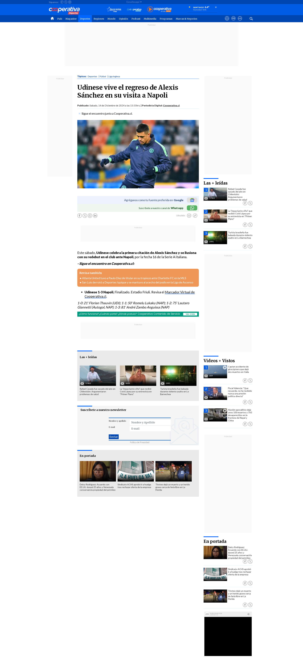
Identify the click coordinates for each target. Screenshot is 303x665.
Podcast (135, 18)
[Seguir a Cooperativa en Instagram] (69, 2)
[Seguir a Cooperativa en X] (65, 2)
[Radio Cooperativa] (159, 9)
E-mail (112, 427)
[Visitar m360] (233, 21)
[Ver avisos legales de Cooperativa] (227, 21)
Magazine (71, 18)
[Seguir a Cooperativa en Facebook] (61, 2)
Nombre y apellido (117, 421)
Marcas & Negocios (186, 18)
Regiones (99, 18)
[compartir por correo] (189, 215)
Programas (166, 18)
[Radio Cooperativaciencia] (134, 9)
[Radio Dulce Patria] (114, 9)
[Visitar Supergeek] (240, 21)
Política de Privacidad (139, 442)
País (59, 18)
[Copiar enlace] (195, 215)
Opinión (123, 18)
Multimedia (150, 18)
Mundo (111, 18)
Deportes (85, 18)
